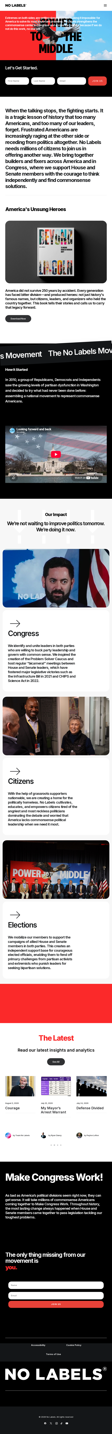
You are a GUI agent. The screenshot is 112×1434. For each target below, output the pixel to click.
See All (55, 1062)
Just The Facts (58, 1083)
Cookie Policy (73, 1345)
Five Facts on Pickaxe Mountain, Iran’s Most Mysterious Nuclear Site (55, 1116)
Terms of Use (53, 1354)
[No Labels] (16, 5)
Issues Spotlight (21, 1083)
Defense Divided (19, 1108)
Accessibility (38, 1345)
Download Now (18, 318)
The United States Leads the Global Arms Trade (91, 1112)
